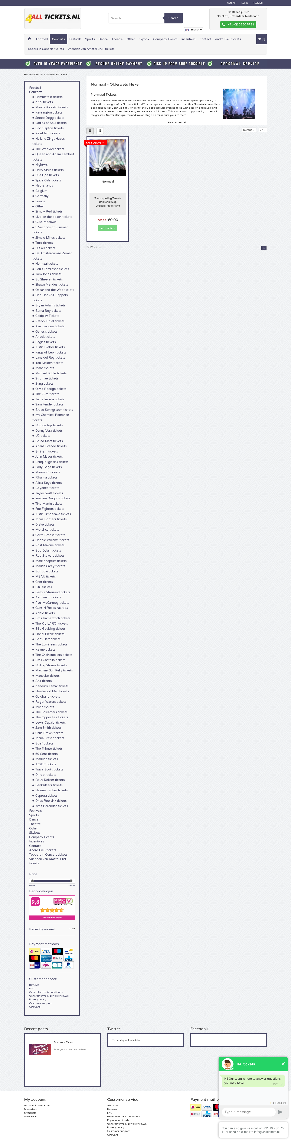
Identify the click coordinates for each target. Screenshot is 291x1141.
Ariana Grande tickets (51, 446)
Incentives (188, 39)
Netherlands (44, 185)
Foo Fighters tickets (49, 509)
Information (108, 228)
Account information (37, 1105)
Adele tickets (45, 613)
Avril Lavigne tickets (50, 326)
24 (262, 129)
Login (244, 3)
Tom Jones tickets (48, 274)
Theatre (117, 39)
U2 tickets (42, 436)
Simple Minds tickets (50, 238)
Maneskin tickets (47, 676)
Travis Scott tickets (49, 769)
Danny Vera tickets (49, 431)
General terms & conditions (46, 992)
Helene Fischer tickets (51, 790)
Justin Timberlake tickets (53, 514)
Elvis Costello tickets (50, 660)
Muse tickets (44, 707)
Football (42, 39)
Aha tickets (43, 681)
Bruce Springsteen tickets (54, 410)
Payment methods (118, 1120)
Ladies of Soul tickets (51, 123)
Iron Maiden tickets (49, 363)
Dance (103, 39)
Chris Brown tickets (49, 733)
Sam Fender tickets (49, 404)
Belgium (41, 191)
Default (248, 129)
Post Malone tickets (50, 545)
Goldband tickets (47, 696)
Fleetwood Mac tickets (52, 691)
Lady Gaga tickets (48, 467)
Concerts (58, 39)
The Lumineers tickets (51, 644)
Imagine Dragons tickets (53, 498)
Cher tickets (44, 582)
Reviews (34, 984)
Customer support (40, 1003)
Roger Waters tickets (50, 702)
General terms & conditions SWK (49, 995)
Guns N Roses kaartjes (51, 608)
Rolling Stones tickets (51, 665)
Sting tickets (44, 383)
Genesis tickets (46, 331)
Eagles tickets (45, 342)
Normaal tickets (58, 74)
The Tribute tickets (49, 748)
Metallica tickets (47, 530)
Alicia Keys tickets (48, 483)
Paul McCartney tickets (52, 603)
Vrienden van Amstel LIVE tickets (91, 49)
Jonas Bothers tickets (51, 519)
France (40, 201)
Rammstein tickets (49, 97)
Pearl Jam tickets (47, 133)
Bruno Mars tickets (49, 441)
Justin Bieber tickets (50, 347)
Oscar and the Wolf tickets (54, 290)
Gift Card (34, 1006)
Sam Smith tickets (48, 728)
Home (28, 74)
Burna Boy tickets (48, 311)
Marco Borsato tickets (51, 107)
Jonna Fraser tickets (49, 738)
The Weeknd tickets (49, 149)
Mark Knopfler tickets (51, 561)
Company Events (165, 39)
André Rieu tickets (228, 39)
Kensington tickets (48, 112)
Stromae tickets (47, 378)
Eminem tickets (46, 451)
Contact (231, 3)
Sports (90, 39)
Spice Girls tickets (48, 180)
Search (173, 18)
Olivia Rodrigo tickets (50, 389)
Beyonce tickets (47, 488)
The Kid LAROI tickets (51, 623)
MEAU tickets (45, 576)
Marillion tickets (46, 759)
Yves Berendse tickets (51, 806)
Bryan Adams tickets (50, 305)
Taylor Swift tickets (49, 493)
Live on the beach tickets (53, 217)
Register (258, 3)
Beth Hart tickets (48, 639)
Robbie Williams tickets (52, 540)
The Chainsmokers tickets (53, 655)
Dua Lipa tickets (47, 175)
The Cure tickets (47, 394)
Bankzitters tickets (49, 785)
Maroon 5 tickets (47, 472)
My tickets (30, 1112)
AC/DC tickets (45, 764)
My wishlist (30, 1116)
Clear (72, 929)
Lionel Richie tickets (50, 634)
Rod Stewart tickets (50, 556)
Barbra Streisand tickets (52, 592)
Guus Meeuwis (45, 222)
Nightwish (42, 165)
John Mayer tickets (49, 456)
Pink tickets (43, 587)
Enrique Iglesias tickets (52, 462)
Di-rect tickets (45, 775)
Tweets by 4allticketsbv (126, 1040)
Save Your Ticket (63, 1042)
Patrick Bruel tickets (50, 321)
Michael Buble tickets (51, 373)
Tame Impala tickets (50, 399)
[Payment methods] (52, 958)
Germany (42, 196)
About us (112, 1105)
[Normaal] (107, 157)
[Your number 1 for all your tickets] (53, 18)
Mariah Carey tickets (50, 566)
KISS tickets (44, 102)
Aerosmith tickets (48, 597)
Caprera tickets (46, 796)
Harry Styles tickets (49, 170)
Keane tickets (45, 649)
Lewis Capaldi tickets (50, 722)
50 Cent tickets (46, 754)
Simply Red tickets (49, 211)
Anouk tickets (45, 337)
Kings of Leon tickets (50, 352)
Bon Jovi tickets (46, 571)
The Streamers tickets (51, 712)
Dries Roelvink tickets (51, 801)
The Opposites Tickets (51, 717)
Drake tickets (45, 524)
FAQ (32, 988)
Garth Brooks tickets (50, 535)
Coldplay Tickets (47, 316)
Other (131, 39)
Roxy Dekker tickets (50, 780)
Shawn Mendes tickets (51, 284)
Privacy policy (37, 999)
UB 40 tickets (45, 248)
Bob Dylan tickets (48, 550)
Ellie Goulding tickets (50, 629)
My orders (30, 1109)
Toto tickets (44, 243)
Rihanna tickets (46, 477)
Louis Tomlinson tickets (52, 269)
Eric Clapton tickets (49, 128)
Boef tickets (44, 743)
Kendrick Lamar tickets (52, 686)
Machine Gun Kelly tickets (54, 670)
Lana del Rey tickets (50, 357)
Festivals (75, 39)
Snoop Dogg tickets (49, 118)
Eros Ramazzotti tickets (53, 618)
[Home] (29, 39)
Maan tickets (44, 368)
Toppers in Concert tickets (45, 49)
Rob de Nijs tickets (49, 425)
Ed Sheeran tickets (49, 279)
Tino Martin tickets (48, 504)
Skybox (144, 39)
